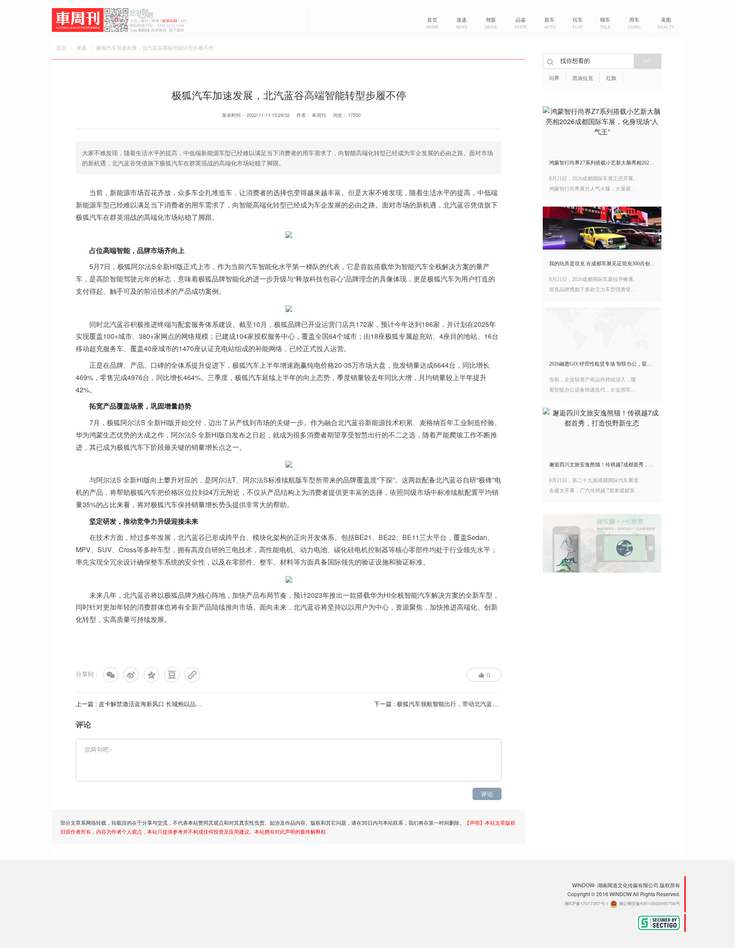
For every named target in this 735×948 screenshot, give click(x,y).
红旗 (611, 78)
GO (647, 61)
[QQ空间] (151, 674)
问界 (554, 78)
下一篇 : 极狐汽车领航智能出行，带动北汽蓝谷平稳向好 (448, 703)
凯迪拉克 (583, 78)
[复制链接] (192, 674)
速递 (81, 48)
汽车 (96, 217)
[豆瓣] (171, 674)
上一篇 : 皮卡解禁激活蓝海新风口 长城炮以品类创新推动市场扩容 (162, 703)
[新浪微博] (131, 674)
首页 (61, 48)
